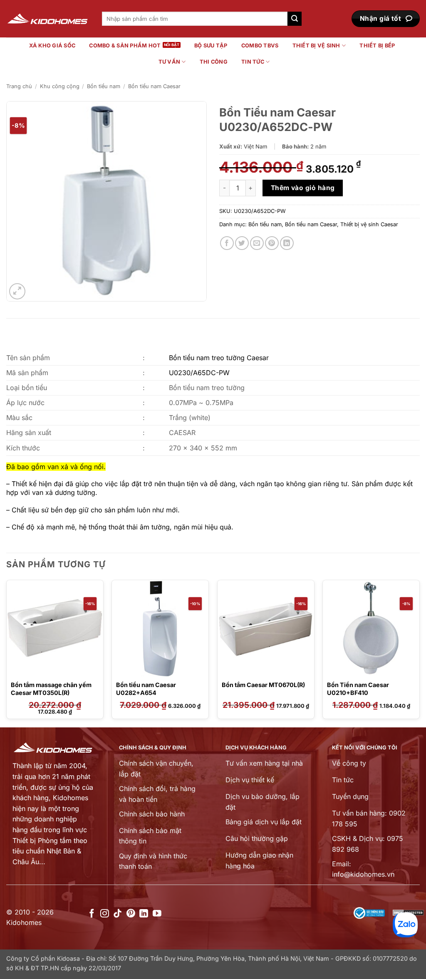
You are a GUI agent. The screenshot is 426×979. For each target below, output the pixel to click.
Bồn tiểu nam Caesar (154, 86)
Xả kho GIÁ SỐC (52, 45)
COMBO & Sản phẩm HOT (125, 45)
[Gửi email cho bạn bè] (257, 243)
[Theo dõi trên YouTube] (157, 914)
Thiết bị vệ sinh (316, 45)
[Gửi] (294, 19)
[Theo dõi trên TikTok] (117, 914)
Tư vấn (170, 62)
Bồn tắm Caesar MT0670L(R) (263, 684)
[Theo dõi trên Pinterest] (130, 914)
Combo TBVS (260, 45)
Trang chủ (19, 86)
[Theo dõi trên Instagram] (104, 914)
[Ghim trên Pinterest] (272, 243)
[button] (17, 291)
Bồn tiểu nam (103, 86)
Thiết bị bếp (377, 45)
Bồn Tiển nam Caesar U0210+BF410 (358, 688)
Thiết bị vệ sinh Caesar (369, 224)
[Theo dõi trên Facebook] (91, 914)
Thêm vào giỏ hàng (303, 188)
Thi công (214, 62)
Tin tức (252, 62)
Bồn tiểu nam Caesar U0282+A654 (146, 688)
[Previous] (6, 653)
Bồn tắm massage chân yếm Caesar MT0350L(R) (51, 688)
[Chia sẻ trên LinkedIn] (287, 243)
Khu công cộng (59, 86)
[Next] (419, 653)
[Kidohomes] (47, 19)
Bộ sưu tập (211, 45)
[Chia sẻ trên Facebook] (227, 243)
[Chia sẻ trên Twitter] (242, 243)
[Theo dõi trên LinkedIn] (143, 914)
